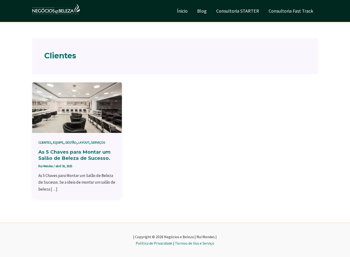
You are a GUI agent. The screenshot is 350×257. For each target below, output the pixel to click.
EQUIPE (58, 142)
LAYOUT (83, 142)
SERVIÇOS (98, 142)
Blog (202, 11)
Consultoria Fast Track (291, 11)
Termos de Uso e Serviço (194, 243)
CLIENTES (44, 142)
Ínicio (182, 11)
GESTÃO (70, 142)
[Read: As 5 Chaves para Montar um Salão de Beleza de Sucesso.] (77, 107)
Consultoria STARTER (237, 11)
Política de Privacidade (154, 243)
